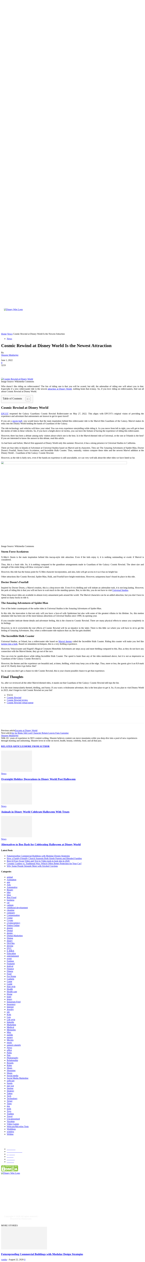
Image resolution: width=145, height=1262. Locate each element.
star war (10, 1086)
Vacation (11, 1121)
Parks (9, 1052)
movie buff (17, 421)
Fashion (10, 961)
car (8, 902)
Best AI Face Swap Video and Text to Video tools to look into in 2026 (38, 861)
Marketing (11, 1024)
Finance (10, 968)
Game (9, 981)
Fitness (10, 971)
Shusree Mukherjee (9, 355)
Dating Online (13, 925)
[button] (107, 329)
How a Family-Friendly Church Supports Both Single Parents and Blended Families (44, 858)
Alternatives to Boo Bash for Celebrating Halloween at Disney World (41, 844)
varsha (4, 1259)
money (10, 1037)
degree (10, 928)
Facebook (12, 1201)
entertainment (13, 956)
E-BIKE (10, 951)
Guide (9, 984)
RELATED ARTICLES (12, 746)
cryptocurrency (13, 923)
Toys (9, 1111)
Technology (12, 1098)
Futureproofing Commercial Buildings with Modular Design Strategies (38, 856)
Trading (10, 1114)
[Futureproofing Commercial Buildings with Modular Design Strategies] (24, 1248)
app (8, 882)
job (8, 1012)
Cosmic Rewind (14, 697)
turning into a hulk (9, 644)
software (10, 1080)
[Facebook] (5, 369)
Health (10, 989)
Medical (10, 1027)
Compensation (13, 915)
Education (11, 953)
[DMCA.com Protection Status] (9, 1170)
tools (9, 1108)
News (9, 338)
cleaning (10, 910)
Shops (9, 1073)
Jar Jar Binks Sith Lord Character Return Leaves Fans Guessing (40, 733)
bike (9, 892)
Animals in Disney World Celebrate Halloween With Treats (35, 811)
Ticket (9, 1101)
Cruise (10, 918)
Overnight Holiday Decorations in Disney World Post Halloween (38, 779)
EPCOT (4, 413)
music (9, 1042)
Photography (12, 1058)
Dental (10, 930)
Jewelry (10, 1009)
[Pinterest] (26, 369)
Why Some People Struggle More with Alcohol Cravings (32, 866)
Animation (11, 879)
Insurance (11, 1004)
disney (10, 941)
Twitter (26, 1205)
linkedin (10, 1022)
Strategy (10, 1091)
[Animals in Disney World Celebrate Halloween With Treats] (16, 803)
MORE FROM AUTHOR (37, 746)
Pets (8, 1055)
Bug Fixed (11, 897)
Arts (9, 885)
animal (10, 877)
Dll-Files (11, 943)
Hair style (11, 986)
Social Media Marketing (17, 1078)
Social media (12, 1075)
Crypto (10, 920)
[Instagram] (6, 1205)
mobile (10, 1035)
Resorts (10, 1063)
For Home (11, 976)
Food (9, 974)
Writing (10, 1134)
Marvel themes (65, 641)
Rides (9, 1065)
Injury (9, 999)
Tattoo (9, 1093)
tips (8, 1106)
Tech (9, 1096)
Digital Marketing (15, 935)
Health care (12, 991)
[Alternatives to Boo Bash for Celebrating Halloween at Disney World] (16, 836)
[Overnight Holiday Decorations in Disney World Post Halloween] (16, 771)
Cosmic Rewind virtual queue (20, 702)
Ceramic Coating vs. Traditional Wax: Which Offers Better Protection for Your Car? (44, 863)
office (9, 1050)
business (10, 900)
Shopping (11, 1070)
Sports (9, 1083)
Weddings (11, 1129)
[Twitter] (16, 369)
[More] (47, 370)
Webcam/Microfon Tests (18, 1126)
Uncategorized (13, 1119)
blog (9, 895)
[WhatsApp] (36, 369)
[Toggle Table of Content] (26, 399)
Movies (10, 1040)
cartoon (10, 905)
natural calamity (14, 1045)
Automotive (12, 887)
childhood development (17, 907)
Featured (11, 963)
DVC (9, 948)
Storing (10, 1088)
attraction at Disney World (60, 389)
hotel (9, 996)
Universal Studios (120, 590)
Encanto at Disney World (26, 730)
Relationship (12, 1060)
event (9, 958)
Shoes (9, 1068)
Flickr (25, 1201)
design (10, 933)
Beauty (10, 890)
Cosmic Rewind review (17, 700)
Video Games (13, 1124)
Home (9, 994)
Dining (10, 938)
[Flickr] (21, 1201)
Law (9, 1017)
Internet (10, 1007)
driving (10, 946)
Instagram (12, 1205)
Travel (9, 1116)
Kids (9, 1014)
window (10, 1131)
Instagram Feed (14, 1002)
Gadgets (10, 979)
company (11, 913)
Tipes (9, 1103)
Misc (9, 1032)
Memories (11, 1030)
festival (10, 966)
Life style (11, 1019)
